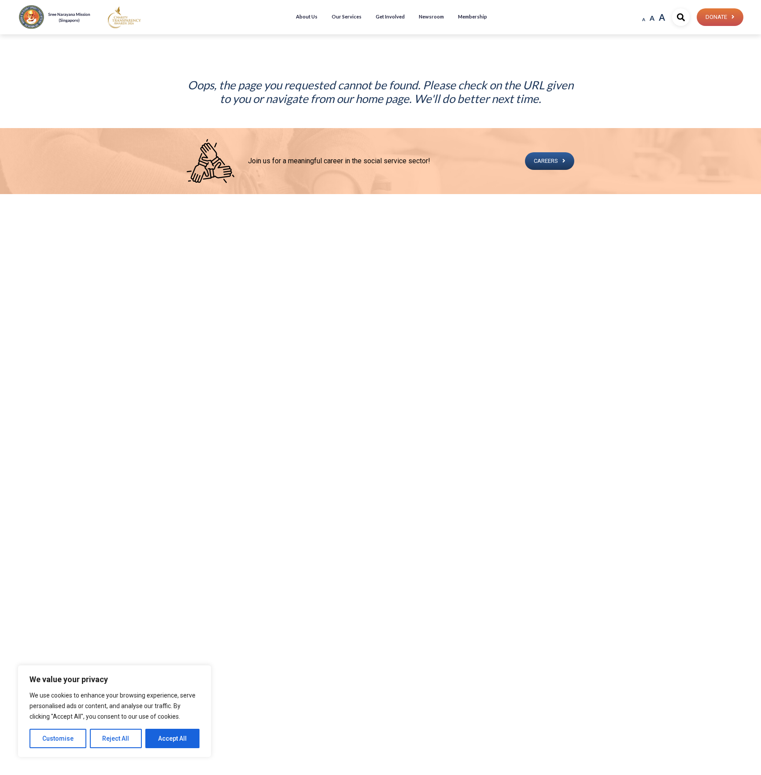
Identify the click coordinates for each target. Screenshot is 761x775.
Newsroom (431, 16)
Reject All (115, 738)
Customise (58, 738)
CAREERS (546, 161)
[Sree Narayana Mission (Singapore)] (124, 17)
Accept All (172, 738)
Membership (472, 16)
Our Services (347, 16)
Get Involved (390, 16)
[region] (114, 711)
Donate (716, 17)
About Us (307, 16)
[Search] (681, 17)
